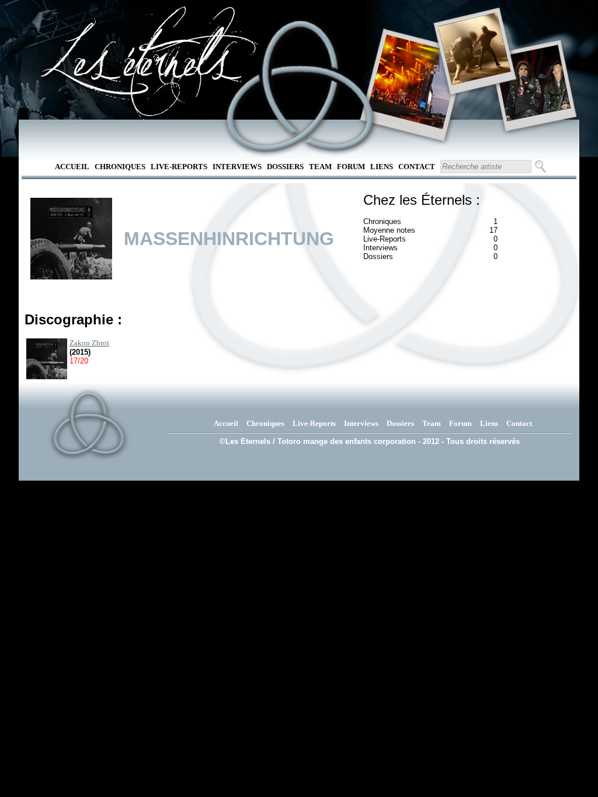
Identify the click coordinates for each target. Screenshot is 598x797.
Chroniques (120, 166)
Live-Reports (179, 166)
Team (320, 166)
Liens (381, 166)
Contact (416, 166)
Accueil (72, 166)
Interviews (237, 166)
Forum (351, 166)
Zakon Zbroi (89, 342)
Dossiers (285, 166)
